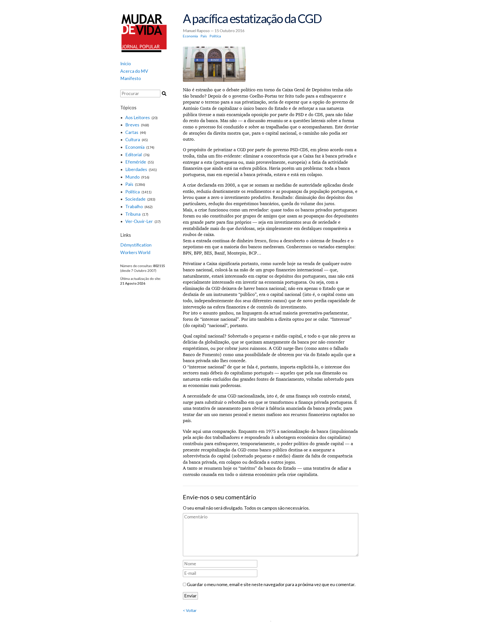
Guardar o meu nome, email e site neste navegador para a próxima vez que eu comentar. (271, 584)
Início (125, 63)
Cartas (131, 132)
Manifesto (130, 78)
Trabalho (134, 206)
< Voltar (190, 610)
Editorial (133, 154)
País (129, 184)
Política (132, 191)
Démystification (136, 245)
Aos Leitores (137, 117)
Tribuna (133, 214)
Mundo (132, 177)
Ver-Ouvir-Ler (139, 221)
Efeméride (135, 162)
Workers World (135, 252)
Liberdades (136, 169)
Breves (132, 124)
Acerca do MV (134, 71)
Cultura (132, 139)
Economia (135, 147)
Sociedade (135, 199)
